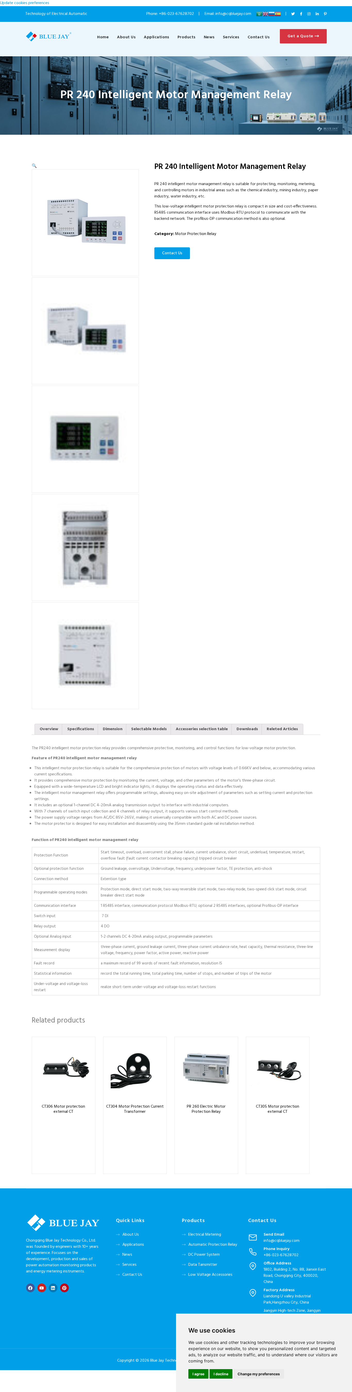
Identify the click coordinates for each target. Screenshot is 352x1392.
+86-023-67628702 (176, 14)
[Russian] (272, 14)
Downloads (247, 729)
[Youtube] (41, 1287)
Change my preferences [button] (259, 1374)
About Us (126, 37)
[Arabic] (259, 14)
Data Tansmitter (202, 1265)
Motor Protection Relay (195, 234)
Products (187, 37)
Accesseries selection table (202, 729)
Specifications (80, 729)
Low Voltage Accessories (210, 1275)
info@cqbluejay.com (281, 1240)
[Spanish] (278, 14)
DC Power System (204, 1255)
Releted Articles (282, 729)
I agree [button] (198, 1374)
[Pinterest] (64, 1287)
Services (231, 37)
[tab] (49, 729)
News (209, 37)
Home (103, 37)
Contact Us (259, 37)
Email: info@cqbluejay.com (228, 14)
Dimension (112, 729)
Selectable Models (149, 729)
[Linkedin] (53, 1287)
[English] (265, 14)
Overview (49, 729)
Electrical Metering (204, 1235)
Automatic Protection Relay (212, 1245)
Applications (156, 37)
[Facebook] (30, 1287)
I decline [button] (221, 1374)
